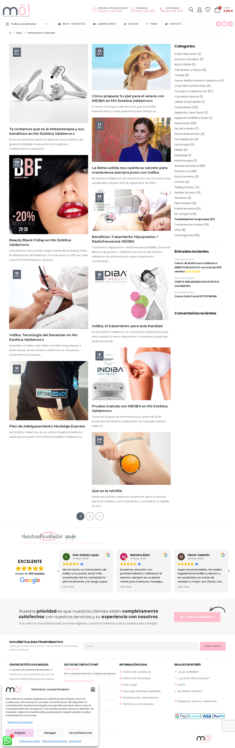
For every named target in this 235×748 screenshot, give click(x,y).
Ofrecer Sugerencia (199, 617)
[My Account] (199, 9)
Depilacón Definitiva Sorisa (191, 118)
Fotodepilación (184, 139)
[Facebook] (218, 24)
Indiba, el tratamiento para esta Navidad (127, 326)
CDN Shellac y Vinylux (187, 70)
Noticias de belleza (186, 166)
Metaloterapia (183, 160)
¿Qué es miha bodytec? (193, 678)
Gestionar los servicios (20, 722)
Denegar (50, 733)
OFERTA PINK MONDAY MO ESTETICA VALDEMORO (196, 284)
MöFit (181, 685)
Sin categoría (183, 214)
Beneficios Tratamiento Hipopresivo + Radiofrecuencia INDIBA (125, 239)
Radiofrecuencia (185, 208)
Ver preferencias (80, 733)
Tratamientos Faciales (188, 224)
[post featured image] (48, 83)
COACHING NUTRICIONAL (190, 86)
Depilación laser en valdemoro (197, 701)
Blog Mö (133, 23)
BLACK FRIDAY (182, 64)
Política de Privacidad (136, 678)
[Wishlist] (208, 9)
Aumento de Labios (186, 59)
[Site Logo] (16, 10)
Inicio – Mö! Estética (74, 23)
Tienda (153, 23)
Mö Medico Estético (190, 691)
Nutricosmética (184, 176)
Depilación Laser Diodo (189, 112)
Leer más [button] (68, 587)
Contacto (175, 23)
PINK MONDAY (182, 203)
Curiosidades (182, 107)
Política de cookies (29, 741)
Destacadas (182, 123)
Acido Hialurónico (185, 54)
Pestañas (180, 198)
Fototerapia (182, 144)
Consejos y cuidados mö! (190, 91)
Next (99, 516)
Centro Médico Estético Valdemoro (197, 80)
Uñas (177, 230)
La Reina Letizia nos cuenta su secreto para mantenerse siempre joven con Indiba (129, 170)
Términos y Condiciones (138, 704)
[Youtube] (224, 24)
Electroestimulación (187, 134)
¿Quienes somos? (107, 23)
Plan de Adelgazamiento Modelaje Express (47, 426)
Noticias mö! (182, 171)
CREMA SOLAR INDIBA (187, 102)
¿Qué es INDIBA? (188, 672)
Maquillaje (180, 155)
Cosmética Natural (186, 96)
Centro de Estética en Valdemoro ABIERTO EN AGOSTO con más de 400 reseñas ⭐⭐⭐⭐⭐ (198, 267)
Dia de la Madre (184, 128)
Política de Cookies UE (137, 672)
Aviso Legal (75, 741)
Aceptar (20, 733)
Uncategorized (183, 235)
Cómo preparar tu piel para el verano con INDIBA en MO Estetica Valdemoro (128, 98)
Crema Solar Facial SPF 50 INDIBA (195, 296)
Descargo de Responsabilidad (141, 691)
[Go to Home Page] (10, 33)
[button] (93, 689)
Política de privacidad (54, 741)
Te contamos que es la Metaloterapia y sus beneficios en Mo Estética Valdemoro (46, 131)
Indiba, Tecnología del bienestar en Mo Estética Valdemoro (43, 337)
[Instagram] (230, 24)
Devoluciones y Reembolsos (141, 697)
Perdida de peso (185, 192)
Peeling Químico (184, 187)
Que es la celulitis (107, 490)
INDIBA (178, 150)
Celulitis (179, 75)
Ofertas (179, 182)
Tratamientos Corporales (191, 219)
